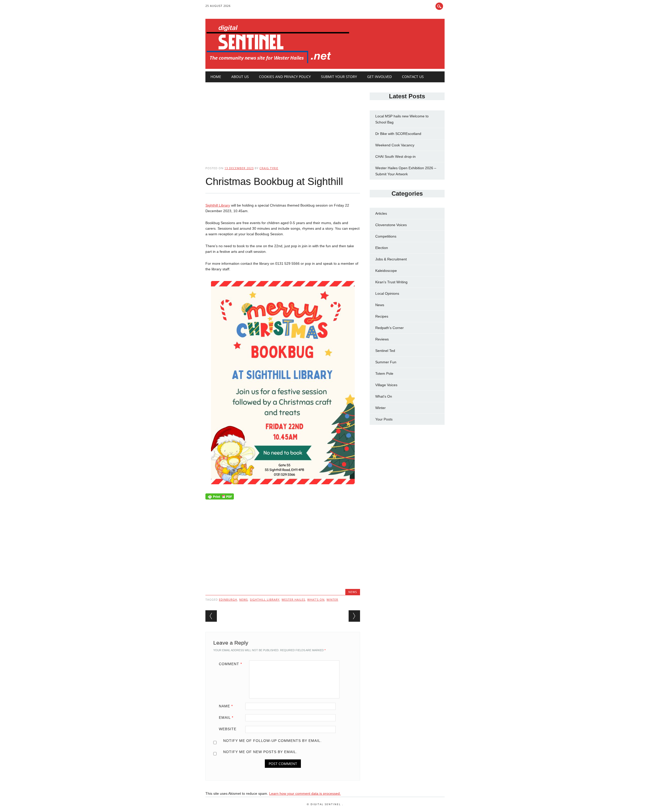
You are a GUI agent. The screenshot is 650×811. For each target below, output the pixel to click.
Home (215, 76)
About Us (240, 76)
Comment (230, 664)
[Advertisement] (282, 119)
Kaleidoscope (386, 271)
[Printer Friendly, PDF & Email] (219, 498)
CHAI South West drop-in (395, 156)
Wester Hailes (293, 599)
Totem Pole (384, 373)
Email (226, 717)
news (243, 599)
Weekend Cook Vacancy (394, 145)
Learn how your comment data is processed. (305, 793)
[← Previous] (211, 616)
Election (381, 248)
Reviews (382, 339)
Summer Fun (385, 362)
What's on (315, 599)
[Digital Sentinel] (277, 63)
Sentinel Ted (385, 351)
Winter (332, 599)
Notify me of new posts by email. (260, 752)
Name (226, 706)
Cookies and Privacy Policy (285, 76)
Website (227, 729)
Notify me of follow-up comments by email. (272, 741)
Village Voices (386, 385)
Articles (381, 213)
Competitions (385, 236)
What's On (383, 396)
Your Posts (384, 419)
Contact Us (413, 76)
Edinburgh (228, 599)
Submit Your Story (339, 76)
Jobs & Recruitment (391, 259)
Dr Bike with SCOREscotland (398, 134)
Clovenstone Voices (391, 225)
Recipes (381, 316)
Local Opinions (387, 293)
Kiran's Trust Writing (391, 282)
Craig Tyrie (268, 168)
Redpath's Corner (389, 328)
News (352, 592)
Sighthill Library (217, 205)
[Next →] (354, 616)
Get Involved (379, 76)
